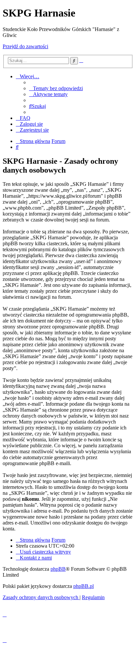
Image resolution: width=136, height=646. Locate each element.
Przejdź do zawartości (25, 46)
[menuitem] (56, 88)
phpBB (58, 569)
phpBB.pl (83, 586)
